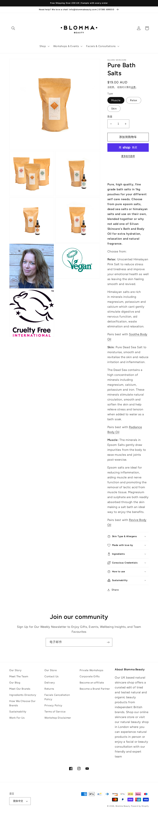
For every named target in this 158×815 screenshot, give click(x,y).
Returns (49, 688)
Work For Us (17, 717)
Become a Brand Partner (95, 688)
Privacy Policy (53, 705)
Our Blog (14, 682)
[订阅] (108, 642)
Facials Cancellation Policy (57, 697)
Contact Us (51, 676)
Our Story (15, 670)
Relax (133, 100)
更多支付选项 (128, 156)
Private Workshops (91, 670)
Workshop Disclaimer (57, 717)
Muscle (116, 100)
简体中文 (18, 801)
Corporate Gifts (90, 676)
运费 (133, 87)
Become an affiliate (92, 682)
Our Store (50, 670)
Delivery (49, 682)
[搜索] (13, 28)
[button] (44, 46)
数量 (109, 116)
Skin (114, 108)
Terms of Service (55, 711)
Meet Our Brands (19, 688)
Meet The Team (18, 676)
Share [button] (115, 589)
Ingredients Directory (22, 694)
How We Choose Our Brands (22, 703)
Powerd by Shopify (140, 806)
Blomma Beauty (123, 806)
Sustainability (17, 711)
